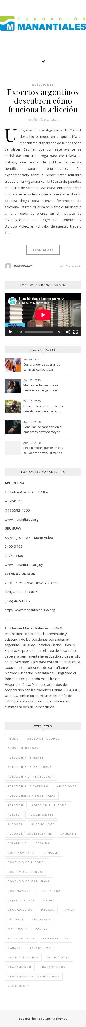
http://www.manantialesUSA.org (30, 609)
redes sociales (21, 938)
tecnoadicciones (23, 957)
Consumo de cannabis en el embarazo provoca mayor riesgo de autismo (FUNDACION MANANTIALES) (42, 430)
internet (16, 919)
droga (49, 900)
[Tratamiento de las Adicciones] (43, 23)
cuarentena (50, 890)
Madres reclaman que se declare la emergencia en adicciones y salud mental (41, 388)
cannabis (69, 833)
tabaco (14, 948)
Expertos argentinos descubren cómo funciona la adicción (43, 100)
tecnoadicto (58, 957)
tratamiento (19, 967)
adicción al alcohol (50, 805)
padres (41, 928)
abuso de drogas (23, 748)
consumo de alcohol (27, 862)
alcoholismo (43, 824)
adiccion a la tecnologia (31, 776)
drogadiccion (20, 909)
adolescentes (41, 814)
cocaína (42, 843)
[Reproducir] (10, 332)
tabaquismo (40, 948)
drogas (47, 909)
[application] (43, 314)
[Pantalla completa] (75, 332)
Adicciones (43, 85)
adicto (14, 814)
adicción (15, 805)
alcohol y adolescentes (30, 833)
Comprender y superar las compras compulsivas (41, 366)
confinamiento (21, 852)
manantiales (23, 266)
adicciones (67, 786)
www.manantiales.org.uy (24, 564)
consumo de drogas (26, 871)
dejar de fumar (21, 900)
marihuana (17, 928)
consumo (51, 852)
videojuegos (19, 986)
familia (69, 909)
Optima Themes (56, 1018)
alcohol (15, 824)
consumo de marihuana (29, 881)
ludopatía (41, 919)
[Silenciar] (68, 332)
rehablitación (56, 938)
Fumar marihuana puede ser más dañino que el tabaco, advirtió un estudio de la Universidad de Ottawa (43, 409)
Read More (43, 250)
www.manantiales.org (22, 519)
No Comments (70, 266)
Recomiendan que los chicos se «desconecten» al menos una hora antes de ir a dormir (43, 451)
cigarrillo (17, 843)
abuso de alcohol (43, 738)
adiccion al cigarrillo (28, 786)
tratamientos (53, 967)
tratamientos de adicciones (33, 976)
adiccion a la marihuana (30, 767)
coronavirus (19, 890)
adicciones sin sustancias (31, 795)
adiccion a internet (26, 757)
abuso (13, 738)
